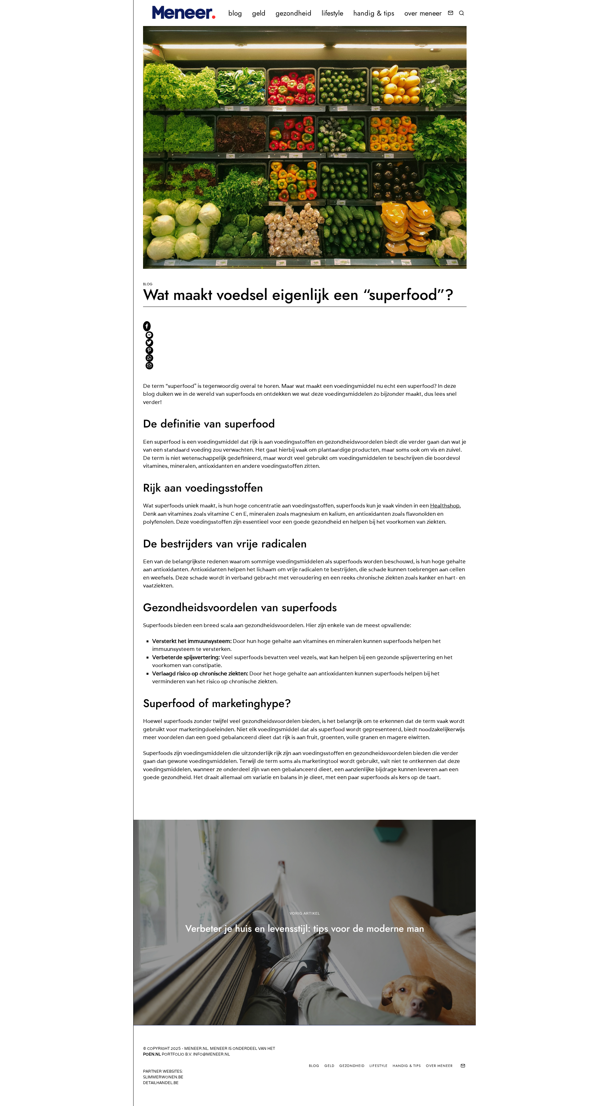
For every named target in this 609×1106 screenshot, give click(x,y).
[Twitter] (149, 343)
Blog (148, 284)
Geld (258, 13)
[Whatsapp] (149, 358)
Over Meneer (423, 13)
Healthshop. (445, 505)
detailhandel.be (161, 1082)
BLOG (235, 13)
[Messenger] (149, 335)
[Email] (450, 13)
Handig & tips (373, 13)
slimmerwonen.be (163, 1077)
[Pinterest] (149, 350)
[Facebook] (147, 326)
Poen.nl (152, 1054)
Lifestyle (332, 13)
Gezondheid (293, 13)
